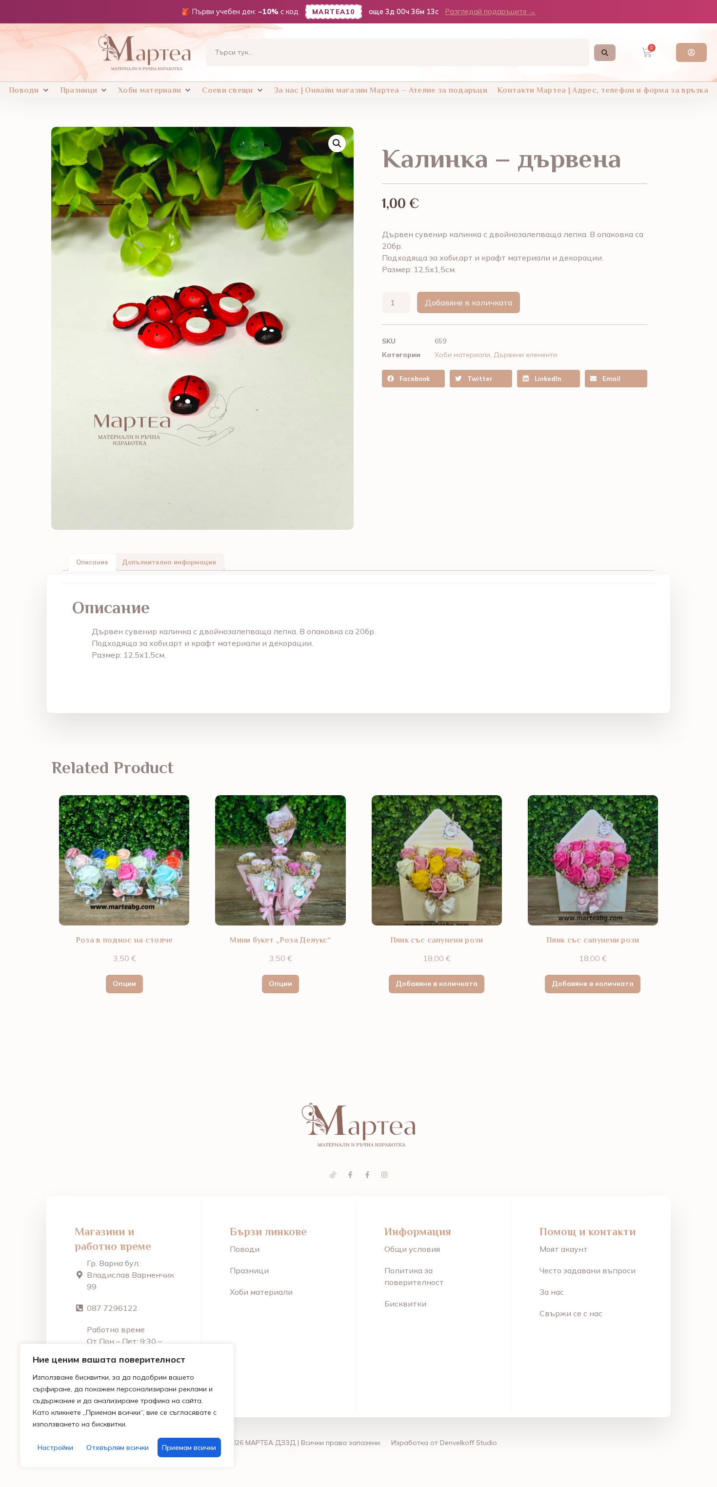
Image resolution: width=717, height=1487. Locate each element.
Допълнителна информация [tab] (169, 562)
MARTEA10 (333, 11)
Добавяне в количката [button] (437, 983)
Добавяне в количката (468, 302)
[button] (29, 90)
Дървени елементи (525, 354)
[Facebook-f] (350, 1175)
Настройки (55, 1447)
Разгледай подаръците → (490, 11)
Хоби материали (462, 354)
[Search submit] (605, 52)
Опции (124, 983)
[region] (127, 1405)
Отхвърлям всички (117, 1447)
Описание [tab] (92, 562)
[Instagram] (384, 1175)
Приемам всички (189, 1447)
